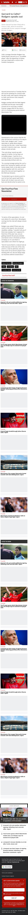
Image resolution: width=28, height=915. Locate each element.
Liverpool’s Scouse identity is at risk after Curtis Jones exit (14, 843)
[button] (2, 2)
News (3, 20)
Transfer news (6, 270)
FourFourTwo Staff (12, 20)
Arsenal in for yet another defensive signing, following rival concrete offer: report (14, 827)
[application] (14, 124)
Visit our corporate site (13, 862)
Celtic (3, 266)
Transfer (3, 10)
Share (5, 50)
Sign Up (14, 898)
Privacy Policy (19, 903)
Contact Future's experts (8, 876)
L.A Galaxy (10, 266)
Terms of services (19, 203)
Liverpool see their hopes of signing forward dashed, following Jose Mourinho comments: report (14, 850)
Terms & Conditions (12, 904)
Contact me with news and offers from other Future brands (14, 894)
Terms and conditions (7, 872)
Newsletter (23, 50)
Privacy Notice (21, 204)
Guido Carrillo (16, 270)
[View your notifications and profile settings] (12, 2)
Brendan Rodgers (18, 263)
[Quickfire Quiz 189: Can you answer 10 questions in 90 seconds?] (14, 815)
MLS (16, 266)
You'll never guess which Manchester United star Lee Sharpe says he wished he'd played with (15, 835)
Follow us (16, 50)
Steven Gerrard (6, 263)
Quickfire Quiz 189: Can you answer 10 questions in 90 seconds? (14, 820)
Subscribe (20, 2)
